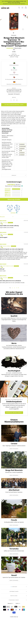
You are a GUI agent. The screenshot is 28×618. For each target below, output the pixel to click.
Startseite (13, 35)
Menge (14, 88)
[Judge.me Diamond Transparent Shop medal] (17, 208)
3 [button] (14, 287)
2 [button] (12, 287)
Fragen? (14, 175)
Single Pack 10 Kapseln (14, 90)
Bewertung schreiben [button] (14, 199)
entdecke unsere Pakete (14, 412)
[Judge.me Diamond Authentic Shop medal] (10, 208)
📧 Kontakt (14, 586)
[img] (3, 220)
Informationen (14, 591)
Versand (17, 55)
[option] (14, 2)
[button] (10, 48)
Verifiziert (13, 212)
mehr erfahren (14, 448)
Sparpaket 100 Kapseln (14, 94)
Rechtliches (14, 595)
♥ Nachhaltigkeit (14, 599)
